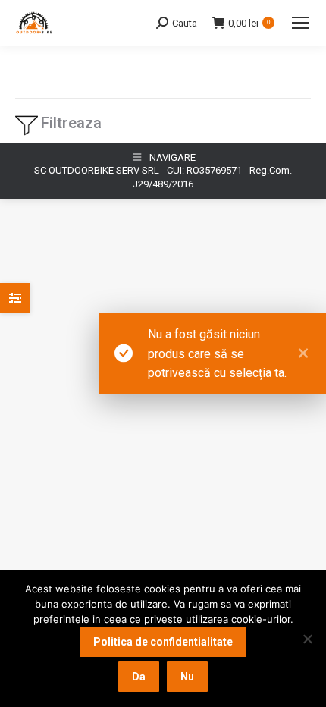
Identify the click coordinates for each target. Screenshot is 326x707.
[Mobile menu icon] (300, 22)
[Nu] (307, 638)
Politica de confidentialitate (163, 642)
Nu (187, 677)
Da (139, 677)
